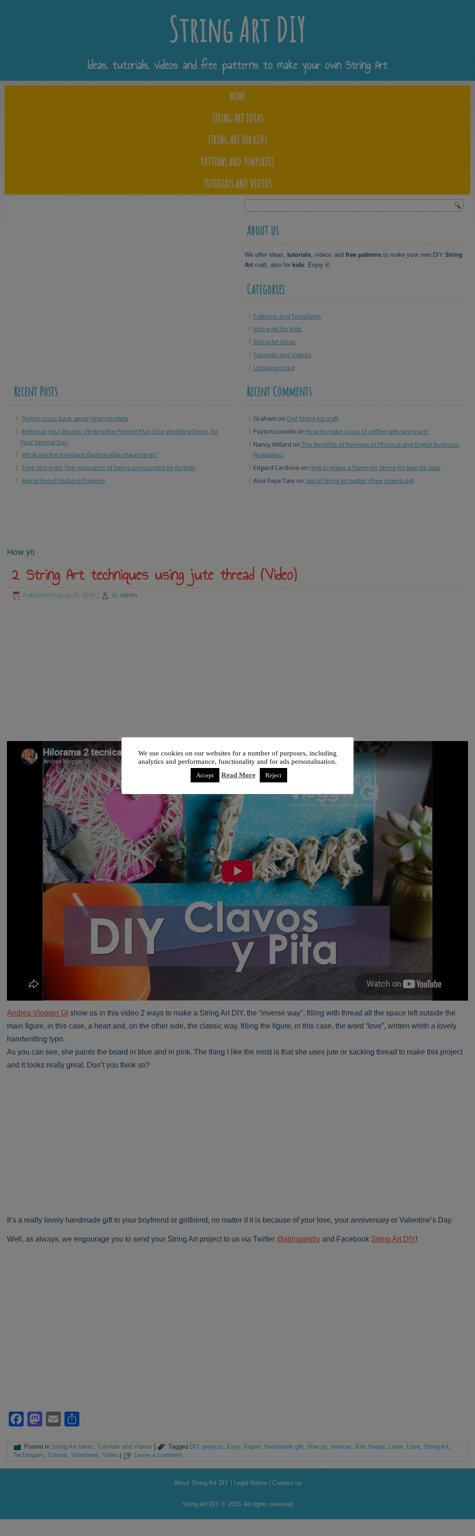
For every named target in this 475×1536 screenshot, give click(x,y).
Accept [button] (205, 775)
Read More (238, 775)
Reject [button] (273, 775)
